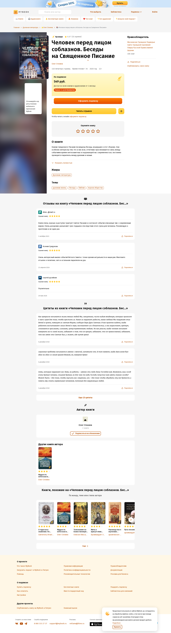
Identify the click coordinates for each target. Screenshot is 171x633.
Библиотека (116, 12)
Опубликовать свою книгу (138, 66)
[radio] (78, 131)
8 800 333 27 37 (40, 623)
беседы (72, 188)
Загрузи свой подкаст (126, 19)
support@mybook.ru (58, 623)
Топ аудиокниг (105, 19)
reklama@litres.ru (76, 623)
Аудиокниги (35, 19)
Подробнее (117, 623)
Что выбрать (95, 12)
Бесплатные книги (55, 19)
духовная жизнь (59, 188)
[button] (130, 519)
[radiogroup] (88, 131)
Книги (20, 19)
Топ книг (89, 19)
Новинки (74, 19)
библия (82, 188)
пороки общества (95, 188)
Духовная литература (62, 175)
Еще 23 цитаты (85, 397)
